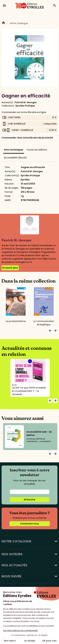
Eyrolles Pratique (25, 105)
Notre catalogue (19, 23)
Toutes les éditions (36, 149)
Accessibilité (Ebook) (15, 157)
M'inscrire (29, 499)
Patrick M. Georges (26, 102)
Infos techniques (13, 149)
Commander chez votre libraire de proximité (27, 137)
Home (3, 23)
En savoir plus (10, 267)
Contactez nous (29, 523)
